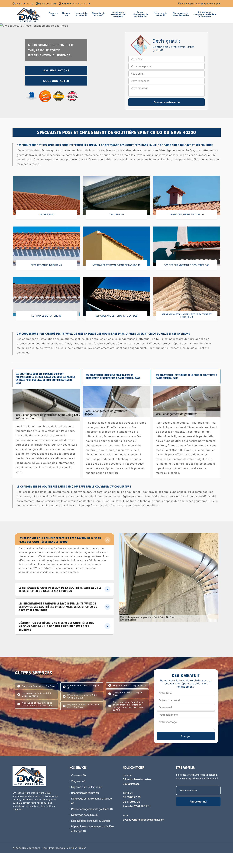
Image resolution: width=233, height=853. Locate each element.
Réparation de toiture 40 (98, 14)
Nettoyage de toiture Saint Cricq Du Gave (36, 694)
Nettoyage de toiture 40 (160, 14)
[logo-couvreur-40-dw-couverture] (28, 15)
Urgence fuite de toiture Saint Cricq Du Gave (83, 705)
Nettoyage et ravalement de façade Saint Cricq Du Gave (37, 704)
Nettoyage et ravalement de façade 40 (118, 14)
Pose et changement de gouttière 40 (140, 14)
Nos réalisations (56, 70)
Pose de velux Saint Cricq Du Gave (83, 686)
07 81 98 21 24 (76, 3)
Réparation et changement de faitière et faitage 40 (205, 14)
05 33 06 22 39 (24, 3)
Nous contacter (56, 80)
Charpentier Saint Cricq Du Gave (128, 693)
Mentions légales (76, 848)
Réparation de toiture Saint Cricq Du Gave (82, 696)
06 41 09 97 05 (47, 3)
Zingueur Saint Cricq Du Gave (129, 685)
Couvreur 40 (53, 14)
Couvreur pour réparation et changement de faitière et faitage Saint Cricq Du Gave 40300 (128, 706)
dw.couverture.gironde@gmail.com (200, 3)
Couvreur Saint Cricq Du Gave (38, 686)
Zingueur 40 (66, 14)
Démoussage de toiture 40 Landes (180, 14)
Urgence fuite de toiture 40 (81, 14)
